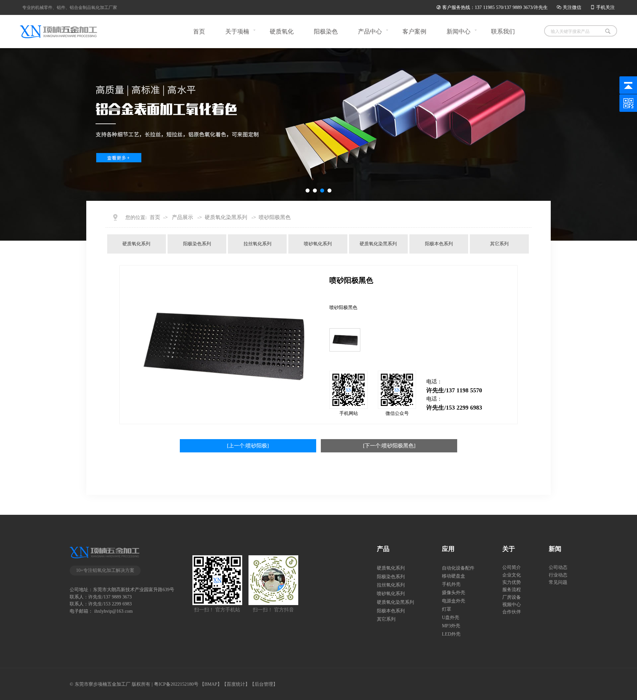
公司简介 (511, 567)
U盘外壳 (450, 617)
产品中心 (370, 31)
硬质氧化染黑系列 (226, 217)
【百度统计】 (236, 684)
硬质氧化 (282, 31)
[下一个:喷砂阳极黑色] (389, 445)
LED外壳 (451, 634)
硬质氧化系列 (136, 243)
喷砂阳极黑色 (275, 217)
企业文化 (511, 575)
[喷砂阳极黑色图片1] (344, 339)
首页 (199, 31)
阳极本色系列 (439, 243)
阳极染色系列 (197, 243)
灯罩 (446, 609)
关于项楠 (237, 31)
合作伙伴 (511, 611)
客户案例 (414, 31)
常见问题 (558, 582)
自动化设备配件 (458, 568)
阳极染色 (326, 31)
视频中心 (511, 604)
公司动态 (558, 567)
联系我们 (503, 31)
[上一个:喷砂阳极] (248, 445)
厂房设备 (511, 597)
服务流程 (511, 589)
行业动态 (558, 575)
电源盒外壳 (453, 600)
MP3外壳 (451, 625)
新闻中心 (458, 31)
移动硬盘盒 (453, 576)
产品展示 (182, 217)
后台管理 (263, 684)
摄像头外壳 (453, 592)
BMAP (210, 684)
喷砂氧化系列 (318, 243)
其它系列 (499, 243)
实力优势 (511, 582)
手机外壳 (451, 584)
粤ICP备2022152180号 (176, 684)
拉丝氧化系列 (257, 243)
